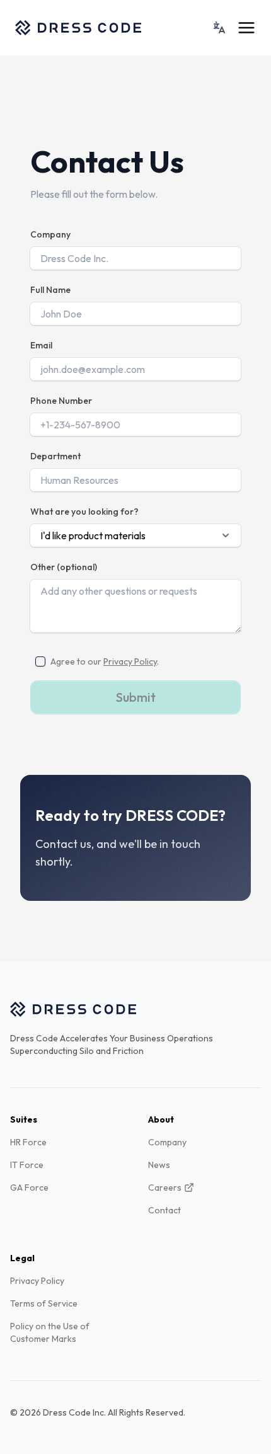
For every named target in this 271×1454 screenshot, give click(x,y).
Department (55, 456)
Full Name (50, 289)
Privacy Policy (130, 661)
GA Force (29, 1187)
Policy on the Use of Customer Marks (49, 1332)
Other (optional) (63, 567)
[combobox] (219, 27)
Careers (165, 1187)
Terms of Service (44, 1303)
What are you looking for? (84, 511)
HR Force (28, 1142)
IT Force (26, 1165)
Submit (136, 697)
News (159, 1165)
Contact (164, 1210)
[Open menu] (246, 27)
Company (50, 234)
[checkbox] (40, 661)
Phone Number (61, 400)
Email (41, 345)
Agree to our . (104, 661)
